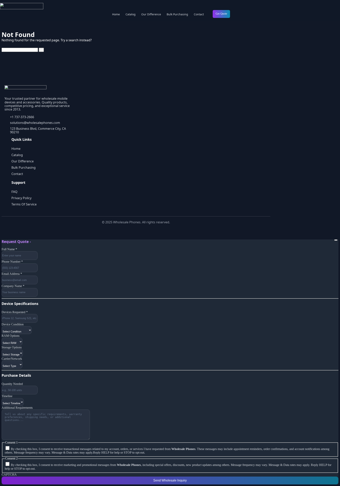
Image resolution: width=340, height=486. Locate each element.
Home (116, 14)
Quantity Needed (12, 384)
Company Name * (13, 286)
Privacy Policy (21, 198)
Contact (199, 14)
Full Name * (9, 249)
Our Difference (151, 14)
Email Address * (12, 273)
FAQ (14, 192)
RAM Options (10, 335)
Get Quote (221, 13)
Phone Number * (12, 261)
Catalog (131, 14)
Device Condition (13, 324)
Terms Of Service (24, 204)
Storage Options (12, 347)
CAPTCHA (9, 474)
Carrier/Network (12, 358)
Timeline (7, 396)
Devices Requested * (15, 312)
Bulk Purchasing (177, 14)
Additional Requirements (17, 407)
